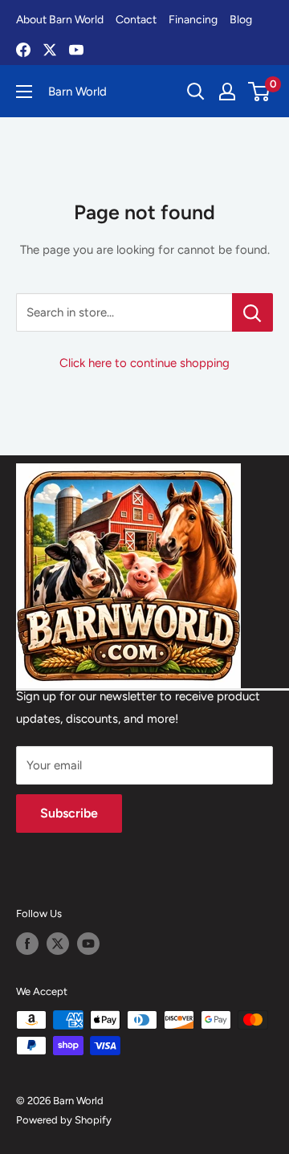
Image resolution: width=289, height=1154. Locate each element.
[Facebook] (23, 50)
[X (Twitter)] (50, 50)
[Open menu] (24, 91)
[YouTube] (76, 50)
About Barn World (60, 20)
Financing (193, 20)
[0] (260, 91)
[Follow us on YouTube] (88, 943)
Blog (241, 20)
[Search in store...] (252, 312)
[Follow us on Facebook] (27, 943)
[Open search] (196, 91)
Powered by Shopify (64, 1120)
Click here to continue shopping (144, 363)
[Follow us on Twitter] (58, 943)
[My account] (227, 91)
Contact (136, 20)
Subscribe (69, 813)
